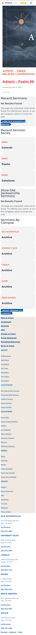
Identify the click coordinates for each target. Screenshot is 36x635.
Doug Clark (8, 87)
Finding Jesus (6, 356)
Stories (3, 465)
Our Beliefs (5, 364)
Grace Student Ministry (9, 422)
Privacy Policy (6, 512)
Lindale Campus (7, 399)
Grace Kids (5, 417)
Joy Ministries (6, 430)
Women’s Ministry (7, 438)
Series (5, 142)
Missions (4, 442)
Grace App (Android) (8, 477)
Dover (5, 281)
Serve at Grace (7, 346)
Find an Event (7, 318)
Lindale (5, 265)
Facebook (4, 632)
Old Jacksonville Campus (10, 391)
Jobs (2, 495)
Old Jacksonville (10, 232)
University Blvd (9, 248)
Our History (5, 376)
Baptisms (4, 508)
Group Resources (9, 338)
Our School (5, 381)
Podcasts (4, 460)
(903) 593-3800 (6, 531)
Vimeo (20, 632)
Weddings (5, 499)
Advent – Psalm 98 (18, 81)
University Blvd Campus (10, 395)
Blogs (3, 456)
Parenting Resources (10, 342)
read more (6, 92)
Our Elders (5, 372)
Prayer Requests (7, 491)
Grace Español (9, 298)
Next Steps (5, 360)
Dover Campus (6, 403)
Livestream (6, 322)
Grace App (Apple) (8, 473)
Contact (3, 487)
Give (23, 3)
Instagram (12, 632)
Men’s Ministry (6, 434)
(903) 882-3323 (6, 570)
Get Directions (6, 527)
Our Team (4, 368)
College (3, 426)
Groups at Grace (8, 334)
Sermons (5, 326)
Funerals (4, 503)
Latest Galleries (7, 469)
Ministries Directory (8, 446)
